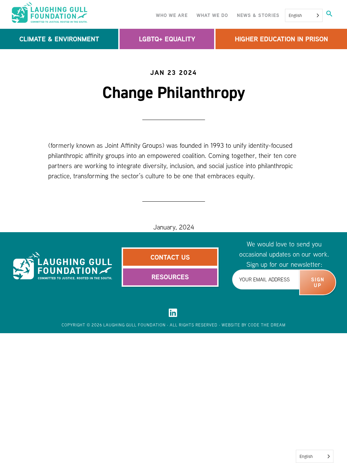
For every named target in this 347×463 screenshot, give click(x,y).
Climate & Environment (59, 38)
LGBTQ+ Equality (167, 38)
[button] (329, 14)
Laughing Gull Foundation (72, 13)
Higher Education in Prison (281, 38)
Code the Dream (267, 324)
